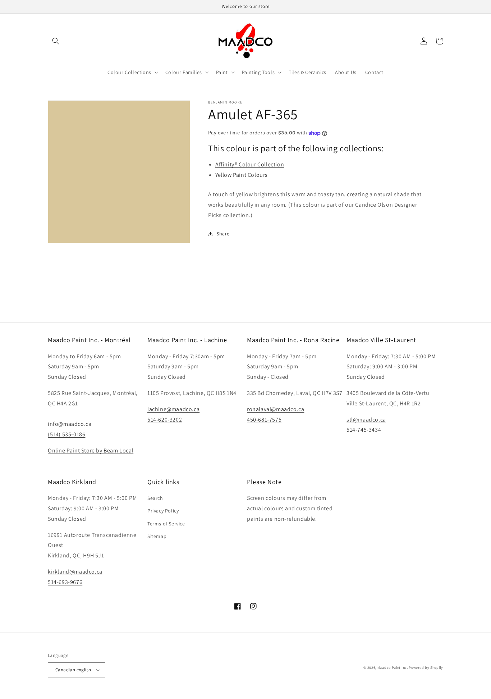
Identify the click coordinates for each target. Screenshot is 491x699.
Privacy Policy (163, 510)
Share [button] (223, 233)
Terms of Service (166, 523)
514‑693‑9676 (65, 582)
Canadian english (73, 670)
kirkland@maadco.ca (75, 571)
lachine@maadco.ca (173, 409)
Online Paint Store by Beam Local (90, 450)
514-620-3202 (164, 419)
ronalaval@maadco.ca (275, 409)
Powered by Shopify (426, 667)
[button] (56, 41)
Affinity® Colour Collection (249, 164)
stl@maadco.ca (366, 419)
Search (155, 498)
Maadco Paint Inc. (392, 667)
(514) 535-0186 (66, 434)
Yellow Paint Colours (241, 175)
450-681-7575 (264, 419)
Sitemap (156, 536)
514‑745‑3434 (364, 429)
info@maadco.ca (69, 424)
